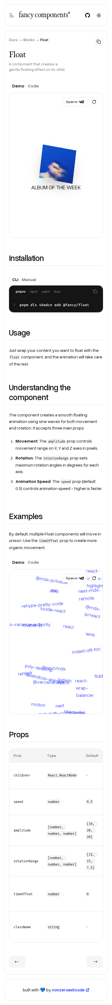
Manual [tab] (29, 279)
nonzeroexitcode (68, 989)
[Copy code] (95, 291)
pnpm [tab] (21, 291)
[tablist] (56, 86)
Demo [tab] (18, 86)
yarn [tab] (46, 291)
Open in (71, 102)
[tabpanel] (56, 165)
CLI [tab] (15, 279)
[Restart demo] (94, 102)
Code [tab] (33, 86)
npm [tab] (34, 291)
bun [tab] (57, 291)
